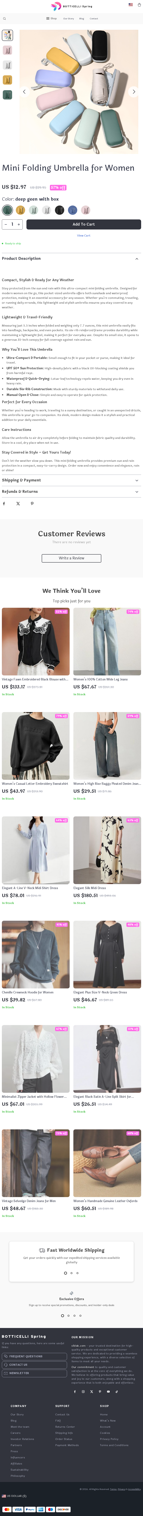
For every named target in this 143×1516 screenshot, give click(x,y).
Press (14, 1451)
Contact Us (62, 1415)
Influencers (18, 1457)
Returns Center (65, 1427)
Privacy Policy (109, 1439)
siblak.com (79, 1346)
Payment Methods (67, 1445)
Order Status (63, 1439)
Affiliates (16, 1464)
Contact (94, 18)
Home (104, 1415)
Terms (113, 1489)
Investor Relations (22, 1439)
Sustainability (19, 1470)
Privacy (121, 1489)
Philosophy (18, 1476)
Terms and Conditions (114, 1445)
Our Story (68, 18)
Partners (16, 1445)
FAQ (58, 1421)
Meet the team (20, 1427)
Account (105, 1427)
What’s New (108, 1421)
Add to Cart (84, 224)
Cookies (105, 1433)
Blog (81, 18)
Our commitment (83, 1367)
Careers (16, 1433)
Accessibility (134, 1489)
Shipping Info (64, 1433)
